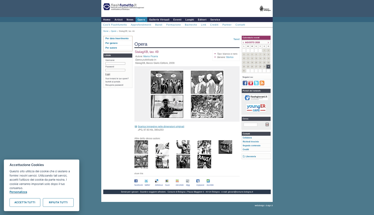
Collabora (247, 137)
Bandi (158, 24)
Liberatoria (251, 156)
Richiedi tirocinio (251, 141)
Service (215, 19)
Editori (202, 19)
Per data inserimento (117, 38)
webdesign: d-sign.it (264, 205)
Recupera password (114, 85)
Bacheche (191, 24)
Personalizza (18, 192)
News (130, 19)
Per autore (111, 47)
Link (203, 24)
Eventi (177, 19)
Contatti (240, 24)
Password (109, 66)
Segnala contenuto (251, 145)
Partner (227, 24)
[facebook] (245, 84)
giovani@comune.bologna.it (240, 191)
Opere (141, 19)
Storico (230, 57)
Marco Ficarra (150, 56)
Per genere (111, 43)
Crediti (214, 24)
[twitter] (256, 84)
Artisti (119, 19)
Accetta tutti (24, 202)
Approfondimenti (141, 24)
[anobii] (250, 84)
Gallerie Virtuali (159, 19)
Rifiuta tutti (58, 202)
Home (107, 19)
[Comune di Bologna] (265, 12)
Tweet (236, 39)
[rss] (262, 84)
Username (110, 60)
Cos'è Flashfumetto (115, 24)
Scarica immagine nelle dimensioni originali (161, 126)
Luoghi (189, 19)
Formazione (173, 24)
